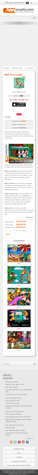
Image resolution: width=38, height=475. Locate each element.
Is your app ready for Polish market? (19, 465)
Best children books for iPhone (15, 425)
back (7, 68)
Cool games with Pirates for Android (16, 394)
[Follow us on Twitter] (15, 442)
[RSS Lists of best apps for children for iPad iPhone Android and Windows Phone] (11, 442)
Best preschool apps (12, 382)
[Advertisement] (19, 45)
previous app (18, 68)
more (27, 473)
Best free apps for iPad (12, 400)
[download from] (19, 104)
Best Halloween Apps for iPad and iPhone (18, 417)
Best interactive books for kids (15, 411)
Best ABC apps (10, 427)
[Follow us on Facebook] (27, 442)
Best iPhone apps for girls (13, 398)
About (19, 453)
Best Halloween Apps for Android (15, 430)
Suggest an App (19, 449)
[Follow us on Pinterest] (19, 442)
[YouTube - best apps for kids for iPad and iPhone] (23, 442)
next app (29, 68)
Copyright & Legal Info (19, 461)
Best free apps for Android (13, 414)
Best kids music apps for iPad (15, 384)
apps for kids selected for (17, 2)
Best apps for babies (12, 387)
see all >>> (30, 438)
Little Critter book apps (12, 403)
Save (20, 114)
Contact (19, 457)
